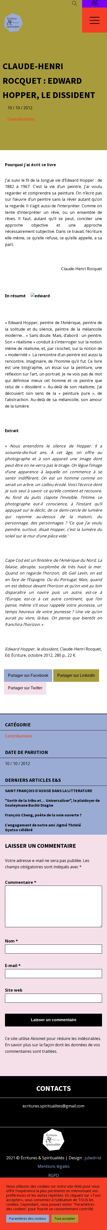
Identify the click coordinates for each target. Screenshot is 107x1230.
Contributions (21, 119)
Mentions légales (54, 1166)
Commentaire (20, 882)
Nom (11, 941)
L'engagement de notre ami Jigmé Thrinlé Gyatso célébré (43, 827)
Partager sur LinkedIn (76, 675)
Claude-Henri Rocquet (81, 268)
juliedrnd (93, 1158)
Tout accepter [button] (64, 1218)
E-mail (13, 965)
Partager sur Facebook (28, 675)
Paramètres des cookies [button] (27, 1218)
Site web (13, 990)
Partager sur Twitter (25, 688)
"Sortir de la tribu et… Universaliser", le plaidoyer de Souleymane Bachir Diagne (52, 803)
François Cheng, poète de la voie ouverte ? (43, 814)
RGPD (53, 1175)
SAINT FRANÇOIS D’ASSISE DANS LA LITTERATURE (48, 790)
